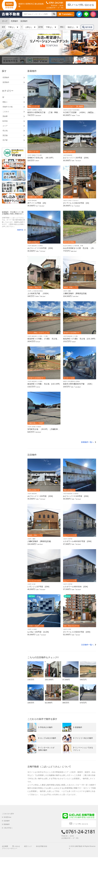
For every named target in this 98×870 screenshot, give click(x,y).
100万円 (30, 703)
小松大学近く (8, 828)
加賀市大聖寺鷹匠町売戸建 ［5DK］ (78, 384)
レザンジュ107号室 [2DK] (38, 587)
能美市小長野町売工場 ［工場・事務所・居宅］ (42, 113)
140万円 (30, 680)
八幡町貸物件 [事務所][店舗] (75, 293)
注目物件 (7, 821)
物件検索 (88, 27)
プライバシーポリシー (9, 848)
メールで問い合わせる (82, 5)
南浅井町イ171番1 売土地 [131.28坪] (79, 339)
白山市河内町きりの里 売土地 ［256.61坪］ (79, 249)
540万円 (83, 680)
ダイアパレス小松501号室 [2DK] (76, 632)
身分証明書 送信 (41, 846)
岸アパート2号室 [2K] (36, 203)
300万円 (65, 703)
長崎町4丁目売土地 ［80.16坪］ (40, 158)
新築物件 (7, 824)
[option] (14, 60)
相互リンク (28, 846)
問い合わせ (16, 846)
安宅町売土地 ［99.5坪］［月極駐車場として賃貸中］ (43, 430)
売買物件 (14, 21)
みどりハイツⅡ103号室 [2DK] (40, 248)
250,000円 (49, 680)
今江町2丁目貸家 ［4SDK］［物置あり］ (78, 113)
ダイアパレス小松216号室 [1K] (76, 203)
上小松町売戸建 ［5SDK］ (38, 293)
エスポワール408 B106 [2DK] (75, 587)
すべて (5, 21)
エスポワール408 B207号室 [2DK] (77, 541)
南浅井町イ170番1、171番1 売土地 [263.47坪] (43, 340)
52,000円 (48, 703)
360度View (7, 817)
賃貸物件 (24, 21)
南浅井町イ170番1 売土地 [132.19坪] (43, 384)
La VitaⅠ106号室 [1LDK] (38, 632)
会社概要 (5, 846)
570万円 (83, 703)
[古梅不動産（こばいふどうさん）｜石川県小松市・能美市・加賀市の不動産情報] (11, 14)
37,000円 (66, 680)
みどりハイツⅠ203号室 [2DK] (75, 158)
